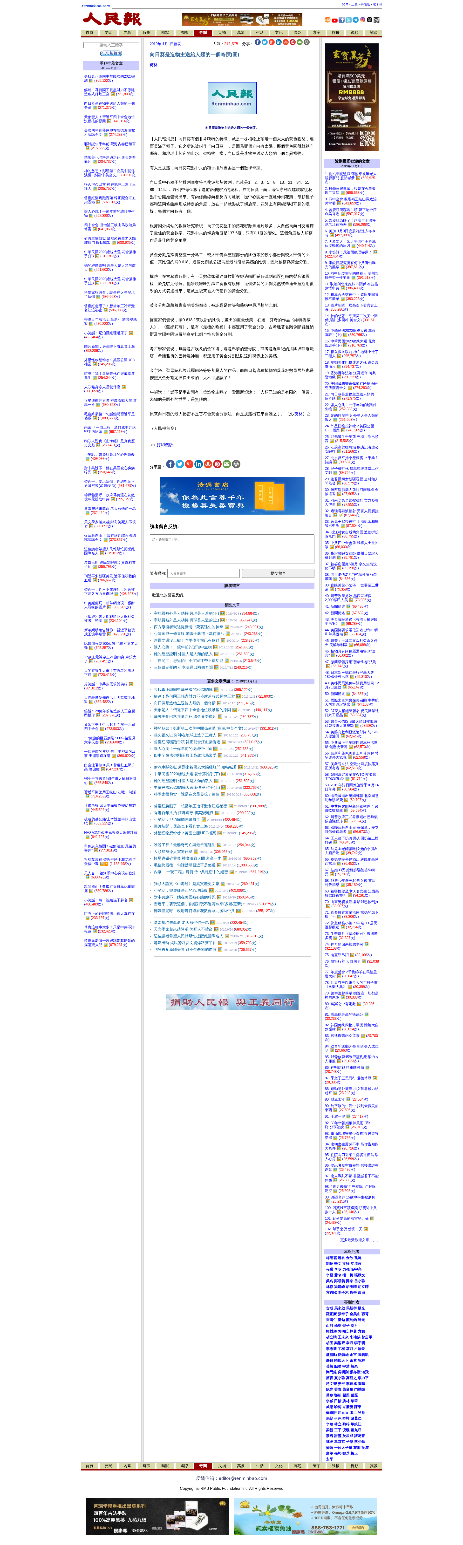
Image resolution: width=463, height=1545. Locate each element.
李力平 (363, 1378)
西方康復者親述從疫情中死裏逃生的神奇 (208, 627)
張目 (353, 1413)
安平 (329, 1459)
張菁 (365, 1314)
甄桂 (361, 1360)
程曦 (329, 1269)
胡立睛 (331, 1337)
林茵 (353, 1331)
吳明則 (343, 1372)
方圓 (361, 1331)
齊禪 (346, 1418)
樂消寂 (339, 1343)
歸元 (361, 1320)
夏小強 (339, 1378)
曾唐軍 (366, 1337)
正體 (354, 4)
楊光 (361, 1308)
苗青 (329, 1378)
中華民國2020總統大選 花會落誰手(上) (207, 787)
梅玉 (354, 1453)
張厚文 (359, 1275)
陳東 (357, 1407)
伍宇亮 (356, 1269)
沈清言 (356, 1264)
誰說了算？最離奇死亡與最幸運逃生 (204, 845)
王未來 (343, 1337)
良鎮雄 (343, 1355)
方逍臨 (331, 1292)
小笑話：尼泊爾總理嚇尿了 (198, 819)
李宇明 (359, 1343)
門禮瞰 (359, 1389)
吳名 (329, 1281)
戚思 (329, 1407)
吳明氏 (343, 1331)
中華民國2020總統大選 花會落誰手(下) (207, 774)
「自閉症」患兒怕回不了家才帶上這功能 (207, 661)
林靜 (329, 1287)
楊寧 (337, 1325)
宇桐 (341, 1349)
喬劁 (329, 1395)
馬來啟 (339, 1308)
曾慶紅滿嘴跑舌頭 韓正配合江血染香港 (208, 742)
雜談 (373, 32)
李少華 (359, 1441)
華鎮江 (356, 1424)
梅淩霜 (331, 1258)
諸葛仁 (356, 1418)
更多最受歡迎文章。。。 (360, 1240)
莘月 (349, 1349)
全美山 (355, 1314)
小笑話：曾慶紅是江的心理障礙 (201, 890)
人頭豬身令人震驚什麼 (193, 852)
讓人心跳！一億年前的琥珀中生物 (203, 647)
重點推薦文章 (111, 63)
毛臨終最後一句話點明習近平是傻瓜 (206, 865)
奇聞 (203, 32)
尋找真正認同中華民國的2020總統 (203, 689)
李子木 (343, 1292)
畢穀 (329, 1360)
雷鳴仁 (331, 1320)
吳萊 (361, 1413)
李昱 (329, 1275)
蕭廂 (361, 1292)
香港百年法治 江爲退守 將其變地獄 (204, 813)
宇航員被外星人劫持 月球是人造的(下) (206, 613)
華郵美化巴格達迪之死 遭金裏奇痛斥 (206, 717)
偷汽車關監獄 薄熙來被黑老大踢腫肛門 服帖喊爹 (216, 767)
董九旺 (356, 1430)
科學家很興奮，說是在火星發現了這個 (207, 794)
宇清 (346, 1366)
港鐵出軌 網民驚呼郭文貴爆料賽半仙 (205, 943)
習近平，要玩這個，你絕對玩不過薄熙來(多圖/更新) (215, 904)
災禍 (222, 32)
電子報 (377, 4)
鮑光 (329, 1389)
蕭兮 (337, 1275)
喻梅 (337, 1407)
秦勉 (341, 1320)
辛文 (337, 1264)
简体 (345, 4)
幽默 (165, 32)
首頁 (89, 32)
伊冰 (337, 1418)
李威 (329, 1401)
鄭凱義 (339, 1281)
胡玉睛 (351, 1287)
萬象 (241, 32)
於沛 (365, 1448)
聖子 (346, 1325)
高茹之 (351, 1378)
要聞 (108, 32)
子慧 (349, 1441)
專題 (298, 32)
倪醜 (346, 1430)
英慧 (329, 1366)
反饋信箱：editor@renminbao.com (231, 1478)
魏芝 (346, 1453)
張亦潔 (355, 1372)
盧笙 (329, 1453)
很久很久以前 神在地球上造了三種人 (206, 735)
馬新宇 (351, 1308)
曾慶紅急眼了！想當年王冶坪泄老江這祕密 (211, 806)
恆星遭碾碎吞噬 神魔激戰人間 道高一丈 (207, 858)
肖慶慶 (347, 1407)
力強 (346, 1269)
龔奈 (349, 1281)
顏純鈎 (351, 1320)
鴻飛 (365, 1372)
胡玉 (329, 1343)
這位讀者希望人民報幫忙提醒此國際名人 (208, 936)
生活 (260, 32)
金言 (353, 1355)
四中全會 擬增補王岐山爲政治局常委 (206, 755)
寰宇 (316, 32)
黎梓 (346, 1424)
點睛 (337, 1366)
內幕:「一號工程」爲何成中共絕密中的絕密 (211, 872)
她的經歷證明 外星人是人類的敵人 (204, 654)
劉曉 (329, 1264)
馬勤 (329, 1418)
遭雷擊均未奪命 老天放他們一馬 (201, 922)
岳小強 (359, 1281)
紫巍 (329, 1436)
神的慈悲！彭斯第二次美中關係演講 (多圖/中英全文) (216, 728)
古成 (329, 1308)
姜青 (337, 1389)
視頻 (354, 32)
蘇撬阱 (331, 1413)
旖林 (153, 65)
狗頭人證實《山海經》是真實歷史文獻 (206, 884)
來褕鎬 (355, 1337)
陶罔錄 (331, 1372)
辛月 (349, 1343)
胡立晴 (363, 1287)
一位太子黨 (343, 1448)
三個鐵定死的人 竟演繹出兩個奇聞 (203, 667)
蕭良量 (347, 1389)
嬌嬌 (329, 1448)
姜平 (341, 1384)
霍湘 (357, 1448)
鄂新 (337, 1395)
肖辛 (353, 1292)
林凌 (329, 1441)
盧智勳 (331, 1355)
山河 (329, 1325)
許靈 (337, 1436)
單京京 (339, 1441)
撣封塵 (331, 1331)
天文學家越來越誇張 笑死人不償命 (203, 929)
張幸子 (343, 1314)
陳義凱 (363, 1355)
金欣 (349, 1258)
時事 (146, 32)
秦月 (354, 1325)
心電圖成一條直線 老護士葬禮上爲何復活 (208, 634)
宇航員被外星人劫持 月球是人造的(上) (205, 620)
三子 (337, 1430)
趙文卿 (331, 1384)
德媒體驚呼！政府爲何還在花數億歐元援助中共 (214, 911)
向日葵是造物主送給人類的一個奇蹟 (204, 703)
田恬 (337, 1401)
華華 (354, 1401)
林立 (337, 1424)
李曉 (329, 1424)
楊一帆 (347, 1275)
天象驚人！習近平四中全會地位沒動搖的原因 (213, 710)
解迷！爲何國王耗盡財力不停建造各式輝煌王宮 (214, 696)
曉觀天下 (341, 1360)
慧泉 (354, 1366)
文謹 (346, 1264)
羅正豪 (331, 1314)
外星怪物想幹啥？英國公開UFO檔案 (206, 833)
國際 (184, 32)
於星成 (347, 1436)
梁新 (329, 1430)
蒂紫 (353, 1360)
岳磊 (354, 1395)
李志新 (331, 1349)
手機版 (365, 4)
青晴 (361, 1384)
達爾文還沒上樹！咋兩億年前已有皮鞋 (206, 640)
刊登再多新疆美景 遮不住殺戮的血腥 (205, 949)
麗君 (341, 1258)
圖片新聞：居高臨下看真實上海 (198, 826)
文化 (279, 32)
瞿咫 (346, 1395)
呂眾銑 (359, 1349)
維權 (336, 32)
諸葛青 (359, 1436)
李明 (337, 1269)
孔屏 (357, 1258)
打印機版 (164, 444)
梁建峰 (339, 1287)
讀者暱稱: (158, 573)
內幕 (127, 32)
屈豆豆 (343, 1413)
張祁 (337, 1453)
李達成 (351, 1384)
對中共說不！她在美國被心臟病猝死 (204, 897)
